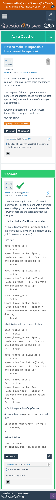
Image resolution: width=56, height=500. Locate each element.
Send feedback (9, 493)
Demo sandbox (23, 493)
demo (15, 6)
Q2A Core (24, 72)
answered (7, 193)
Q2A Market (19, 496)
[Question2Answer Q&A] (27, 24)
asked (6, 72)
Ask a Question (23, 36)
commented (10, 139)
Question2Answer (18, 498)
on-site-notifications (21, 124)
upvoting (8, 124)
